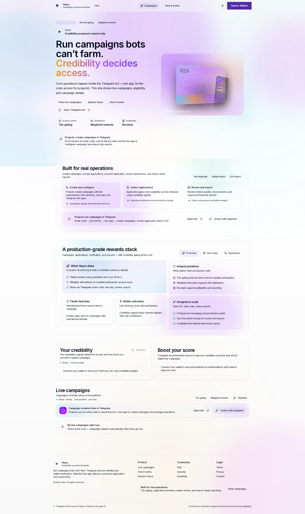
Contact (220, 476)
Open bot (192, 218)
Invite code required (232, 410)
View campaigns (237, 488)
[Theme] (222, 6)
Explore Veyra (95, 102)
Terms (219, 467)
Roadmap (182, 476)
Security (181, 471)
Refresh (242, 398)
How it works (117, 102)
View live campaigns (69, 102)
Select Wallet (239, 5)
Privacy (220, 471)
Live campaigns (146, 467)
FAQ (179, 467)
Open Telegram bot (74, 109)
